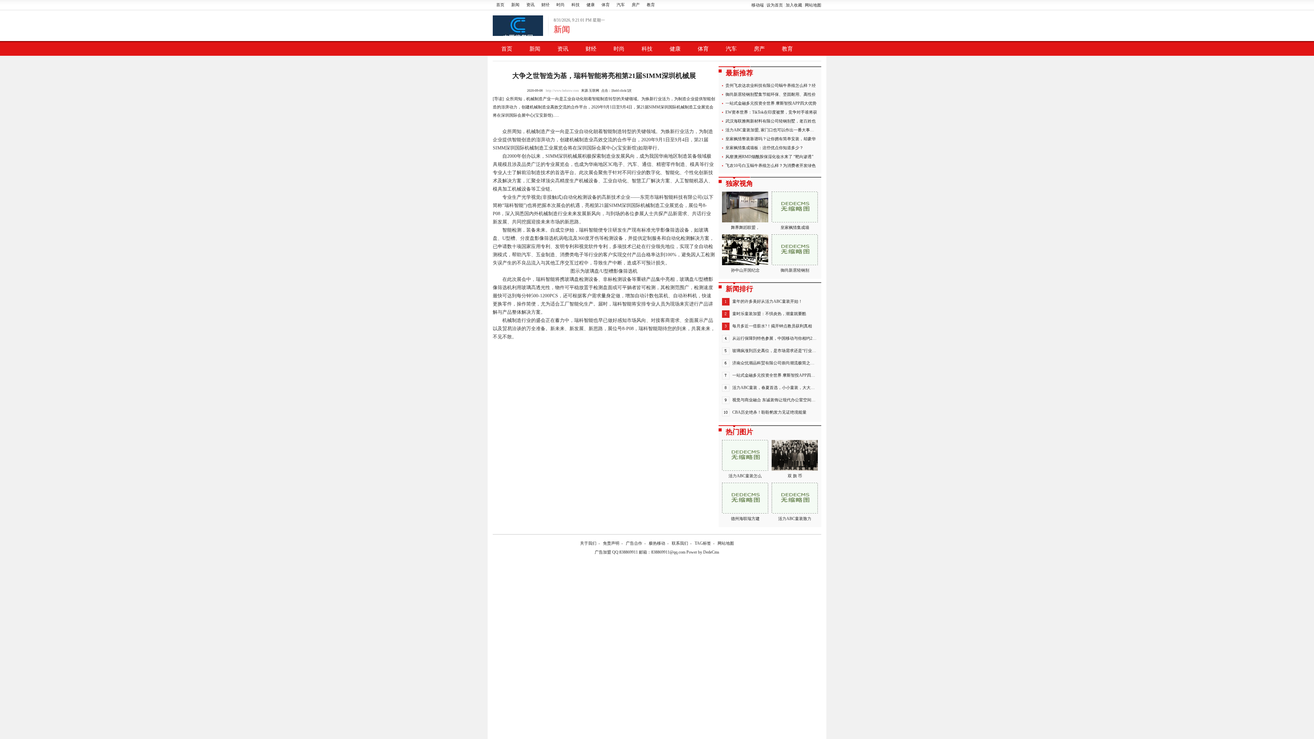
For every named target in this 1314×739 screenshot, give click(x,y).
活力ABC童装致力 (794, 518)
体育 (606, 4)
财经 (545, 4)
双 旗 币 (795, 476)
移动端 (757, 5)
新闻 (515, 4)
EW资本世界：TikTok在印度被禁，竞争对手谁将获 (771, 112)
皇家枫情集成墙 (795, 227)
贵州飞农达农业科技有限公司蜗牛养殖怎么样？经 (770, 85)
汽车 (621, 4)
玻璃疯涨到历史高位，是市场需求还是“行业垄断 (776, 350)
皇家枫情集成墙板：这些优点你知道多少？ (764, 147)
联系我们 (680, 543)
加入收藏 (794, 5)
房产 (636, 4)
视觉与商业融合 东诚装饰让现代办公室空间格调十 (778, 400)
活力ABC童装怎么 (745, 476)
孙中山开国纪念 (745, 270)
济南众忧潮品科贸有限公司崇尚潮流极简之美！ (775, 363)
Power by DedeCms (702, 552)
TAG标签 (703, 543)
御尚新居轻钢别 (795, 270)
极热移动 (657, 543)
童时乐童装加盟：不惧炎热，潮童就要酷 (769, 313)
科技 (575, 4)
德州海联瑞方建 (745, 518)
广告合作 (634, 543)
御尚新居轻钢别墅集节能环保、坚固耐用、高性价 (770, 94)
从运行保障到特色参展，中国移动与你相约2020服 (777, 338)
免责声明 (611, 543)
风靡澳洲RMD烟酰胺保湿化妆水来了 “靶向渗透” (769, 156)
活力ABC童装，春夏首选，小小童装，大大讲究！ (777, 387)
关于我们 (588, 543)
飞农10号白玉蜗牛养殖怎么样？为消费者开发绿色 (770, 165)
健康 (591, 4)
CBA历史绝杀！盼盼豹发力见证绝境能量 (769, 412)
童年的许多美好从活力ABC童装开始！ (767, 301)
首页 (500, 4)
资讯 (530, 4)
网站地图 (813, 5)
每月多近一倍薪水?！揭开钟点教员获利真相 (772, 326)
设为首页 (774, 5)
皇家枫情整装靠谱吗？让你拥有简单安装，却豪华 (770, 139)
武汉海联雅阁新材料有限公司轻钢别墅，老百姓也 (770, 121)
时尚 (560, 4)
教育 (651, 4)
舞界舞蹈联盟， (745, 227)
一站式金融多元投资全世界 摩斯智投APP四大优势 (770, 103)
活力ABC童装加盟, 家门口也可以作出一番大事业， (771, 130)
